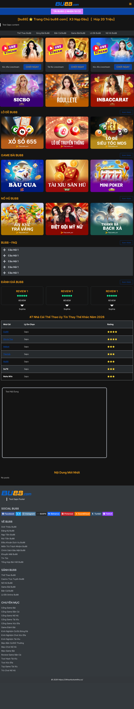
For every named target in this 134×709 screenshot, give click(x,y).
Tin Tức (4, 558)
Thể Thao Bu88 (8, 575)
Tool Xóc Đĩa (7, 662)
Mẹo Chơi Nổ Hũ (8, 647)
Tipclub (6, 354)
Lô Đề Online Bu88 (10, 594)
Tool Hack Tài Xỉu (9, 658)
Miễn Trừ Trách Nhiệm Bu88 (14, 546)
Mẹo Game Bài (8, 651)
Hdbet (6, 346)
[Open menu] (130, 4)
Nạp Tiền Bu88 (8, 534)
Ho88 (6, 361)
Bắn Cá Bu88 (7, 591)
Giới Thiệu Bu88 (8, 527)
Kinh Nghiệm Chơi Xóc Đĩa (13, 635)
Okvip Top (8, 339)
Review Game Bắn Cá (11, 655)
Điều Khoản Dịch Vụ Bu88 (13, 542)
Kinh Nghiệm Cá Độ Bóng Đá (14, 631)
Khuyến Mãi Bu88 (9, 554)
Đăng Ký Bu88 (7, 530)
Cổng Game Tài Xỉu (10, 619)
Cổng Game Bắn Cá (10, 611)
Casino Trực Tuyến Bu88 (12, 579)
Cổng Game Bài (8, 608)
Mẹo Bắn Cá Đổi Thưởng (12, 643)
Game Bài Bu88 (8, 587)
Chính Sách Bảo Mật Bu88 (13, 550)
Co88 (6, 332)
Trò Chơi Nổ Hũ (8, 670)
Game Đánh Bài (8, 627)
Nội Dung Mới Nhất (67, 472)
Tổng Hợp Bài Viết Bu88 (12, 562)
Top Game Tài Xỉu (9, 666)
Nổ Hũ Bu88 (6, 583)
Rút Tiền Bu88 (8, 538)
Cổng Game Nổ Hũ (9, 615)
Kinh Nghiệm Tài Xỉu (10, 639)
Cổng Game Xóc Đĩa (10, 623)
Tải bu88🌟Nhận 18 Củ (67, 11)
